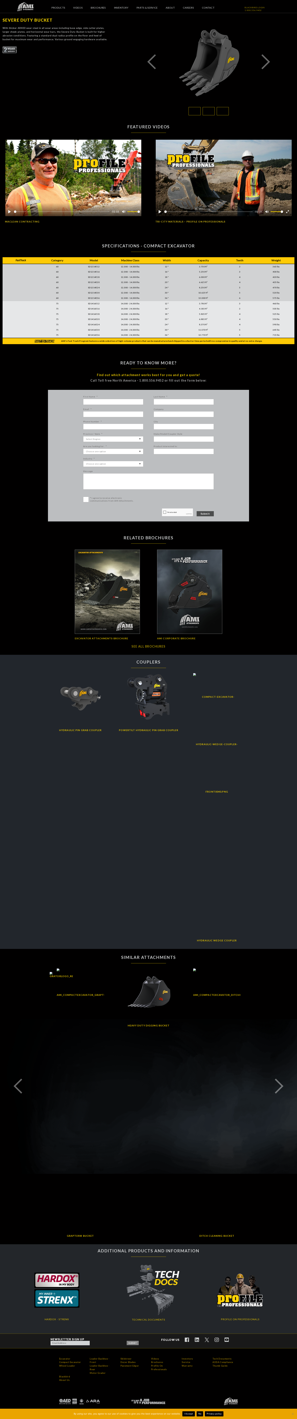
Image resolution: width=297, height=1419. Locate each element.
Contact (208, 7)
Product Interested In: (165, 446)
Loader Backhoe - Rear (99, 1367)
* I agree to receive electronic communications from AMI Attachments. (112, 499)
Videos (78, 7)
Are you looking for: (95, 446)
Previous (151, 61)
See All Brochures (148, 646)
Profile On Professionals (159, 1367)
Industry (89, 458)
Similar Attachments (148, 957)
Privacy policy (214, 1413)
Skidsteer (126, 1358)
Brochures (98, 7)
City (156, 421)
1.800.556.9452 (253, 10)
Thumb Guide (220, 1365)
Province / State (92, 434)
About (170, 7)
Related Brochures (148, 537)
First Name (90, 396)
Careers (188, 7)
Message (88, 471)
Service (186, 1362)
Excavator (64, 1358)
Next (265, 61)
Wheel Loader (67, 1365)
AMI (28, 6)
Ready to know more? (148, 362)
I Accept (188, 1413)
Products (58, 7)
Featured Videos (148, 126)
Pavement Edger (129, 1365)
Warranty (187, 1365)
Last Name (160, 396)
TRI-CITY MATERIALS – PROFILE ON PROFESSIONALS (190, 221)
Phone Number (92, 421)
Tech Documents (222, 1358)
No (200, 1413)
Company (159, 409)
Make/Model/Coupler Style (168, 434)
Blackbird (64, 1376)
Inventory (121, 7)
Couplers (148, 661)
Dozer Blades (128, 1362)
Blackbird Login (255, 7)
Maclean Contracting (22, 221)
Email (87, 409)
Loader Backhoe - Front (99, 1360)
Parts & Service (147, 7)
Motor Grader (98, 1373)
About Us (64, 1380)
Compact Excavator (70, 1362)
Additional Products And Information (148, 1250)
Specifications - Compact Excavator (148, 245)
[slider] (61, 211)
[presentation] (177, 512)
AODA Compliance (222, 1362)
